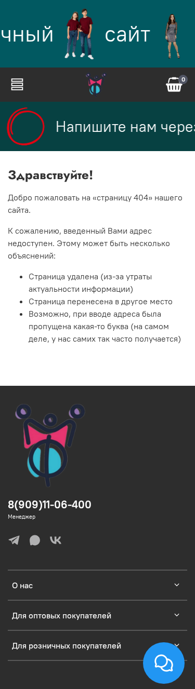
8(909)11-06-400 (50, 504)
